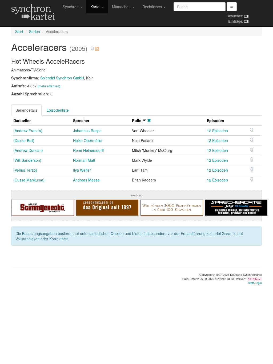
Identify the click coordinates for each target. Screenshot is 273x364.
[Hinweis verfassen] (92, 47)
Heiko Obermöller (88, 140)
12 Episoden (217, 130)
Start (19, 31)
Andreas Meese (86, 180)
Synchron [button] (71, 6)
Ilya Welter (82, 170)
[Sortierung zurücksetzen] (149, 120)
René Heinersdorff (88, 150)
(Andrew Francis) (27, 130)
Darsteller (22, 120)
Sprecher (81, 120)
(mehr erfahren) (49, 86)
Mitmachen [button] (122, 6)
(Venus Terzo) (25, 170)
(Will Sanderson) (27, 160)
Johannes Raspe (87, 130)
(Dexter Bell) (23, 140)
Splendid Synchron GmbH (62, 77)
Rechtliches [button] (152, 6)
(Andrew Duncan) (28, 150)
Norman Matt (84, 160)
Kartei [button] (95, 6)
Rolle (136, 120)
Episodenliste (57, 110)
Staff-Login (255, 283)
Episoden (215, 120)
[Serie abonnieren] (96, 47)
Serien (34, 31)
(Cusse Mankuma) (29, 180)
